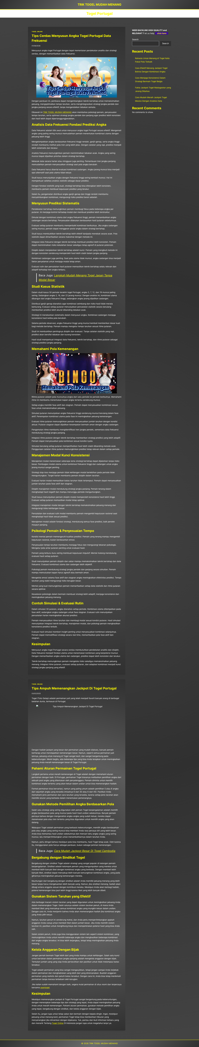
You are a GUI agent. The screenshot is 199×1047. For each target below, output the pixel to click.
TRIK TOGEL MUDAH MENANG (103, 1043)
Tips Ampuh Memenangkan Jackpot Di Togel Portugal (74, 688)
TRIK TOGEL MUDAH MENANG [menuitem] (57, 112)
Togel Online (57, 1023)
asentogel (45, 987)
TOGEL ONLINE (37, 31)
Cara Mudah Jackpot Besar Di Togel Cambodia (84, 851)
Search (135, 39)
